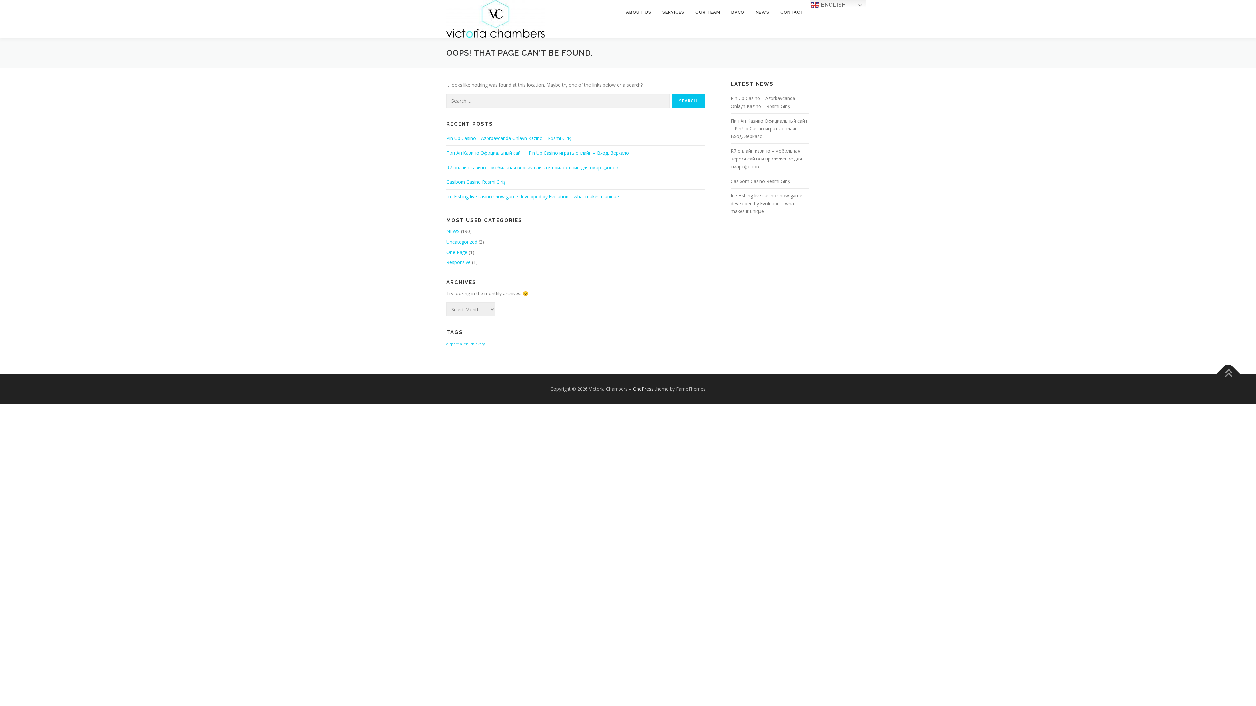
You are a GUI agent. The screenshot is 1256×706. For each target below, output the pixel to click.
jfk (472, 344)
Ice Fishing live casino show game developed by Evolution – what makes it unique (532, 196)
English (832, 5)
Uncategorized (461, 242)
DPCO (737, 12)
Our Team (707, 12)
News (762, 12)
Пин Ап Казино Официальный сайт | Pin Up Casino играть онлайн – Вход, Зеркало (537, 153)
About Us (638, 12)
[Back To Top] (1228, 373)
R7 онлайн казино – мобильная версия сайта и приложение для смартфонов (532, 167)
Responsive (458, 262)
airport (452, 344)
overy (480, 344)
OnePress (643, 389)
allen (464, 344)
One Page (456, 252)
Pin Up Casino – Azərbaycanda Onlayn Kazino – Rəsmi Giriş (508, 138)
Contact (792, 12)
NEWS (453, 231)
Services (673, 12)
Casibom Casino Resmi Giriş (476, 182)
